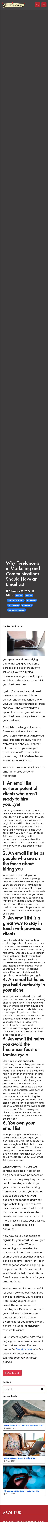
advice (29, 596)
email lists (31, 600)
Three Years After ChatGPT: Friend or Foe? (23, 1425)
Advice (19, 596)
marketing (27, 605)
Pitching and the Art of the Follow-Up (21, 1491)
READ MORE (12, 1373)
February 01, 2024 (19, 591)
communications (15, 600)
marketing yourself (16, 610)
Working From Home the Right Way (20, 1458)
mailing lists (13, 605)
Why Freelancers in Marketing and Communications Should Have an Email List (23, 574)
